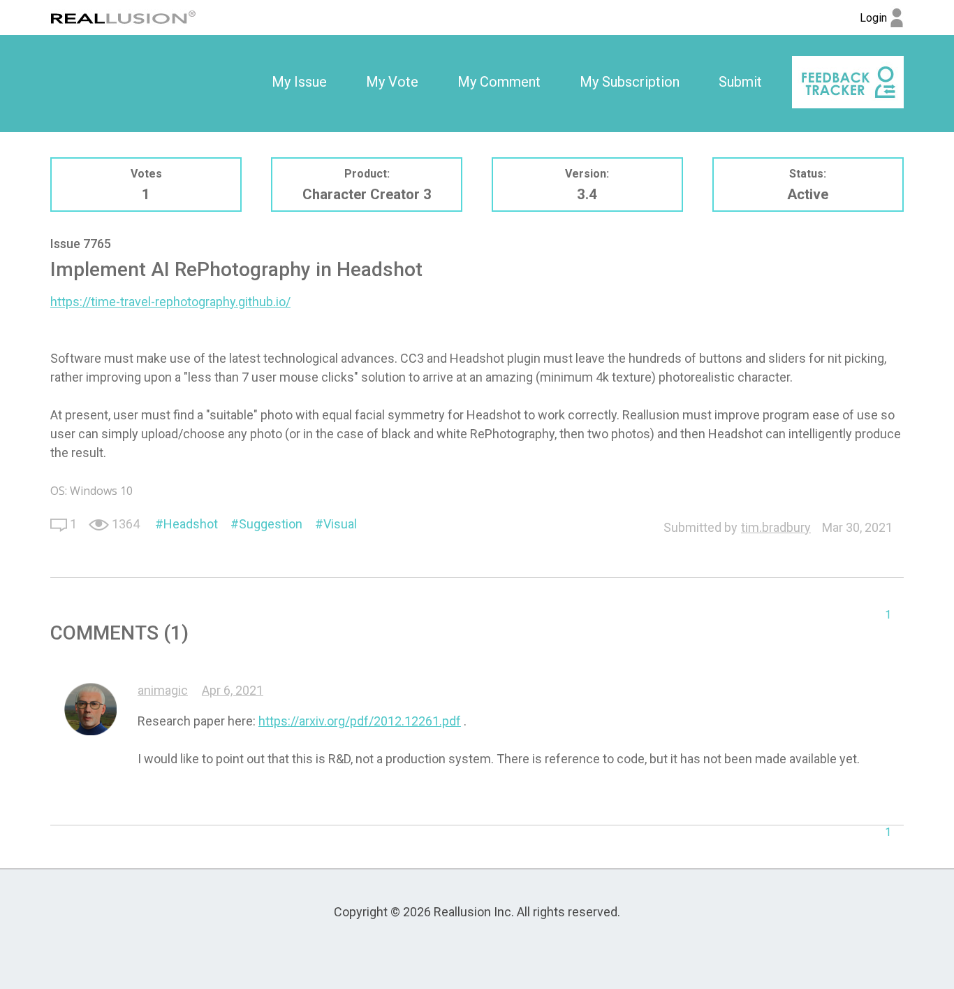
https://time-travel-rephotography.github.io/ (170, 301)
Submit (740, 81)
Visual (340, 524)
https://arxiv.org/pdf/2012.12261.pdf (359, 721)
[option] (299, 82)
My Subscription (630, 81)
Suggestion (270, 524)
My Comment (499, 81)
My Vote (392, 81)
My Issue (299, 81)
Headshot (190, 524)
